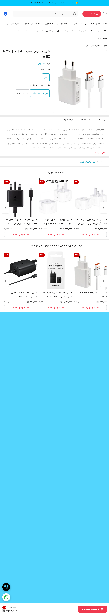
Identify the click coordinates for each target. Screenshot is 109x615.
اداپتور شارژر (22, 93)
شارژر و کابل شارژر (93, 45)
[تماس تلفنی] (6, 587)
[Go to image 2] (81, 110)
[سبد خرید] (105, 14)
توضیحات (101, 119)
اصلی (46, 77)
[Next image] (102, 81)
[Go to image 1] (83, 110)
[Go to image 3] (77, 110)
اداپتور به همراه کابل (40, 93)
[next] (5, 207)
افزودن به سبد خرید (90, 609)
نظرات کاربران (68, 119)
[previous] (103, 207)
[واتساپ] (6, 597)
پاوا (105, 45)
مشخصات (85, 119)
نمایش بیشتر (100, 152)
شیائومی (41, 63)
